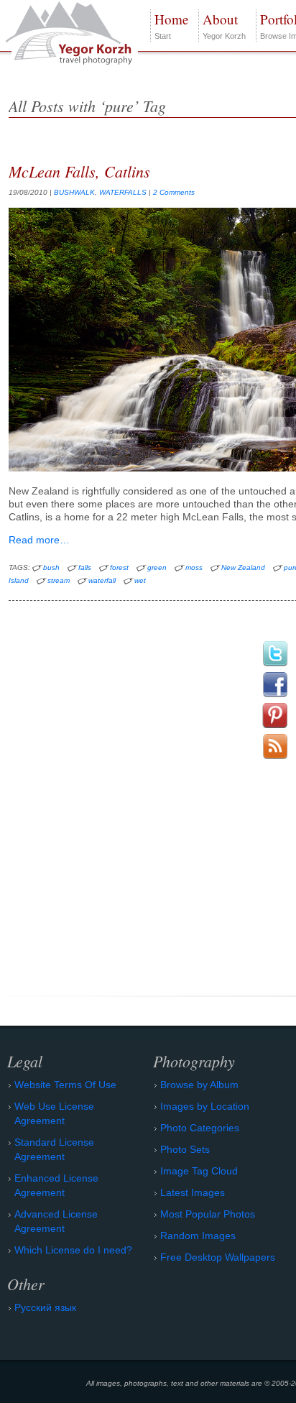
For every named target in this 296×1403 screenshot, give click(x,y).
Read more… (39, 540)
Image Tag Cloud (199, 1171)
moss (194, 567)
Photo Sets (185, 1149)
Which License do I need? (73, 1250)
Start (171, 25)
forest (119, 567)
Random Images (198, 1235)
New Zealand (243, 567)
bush (51, 567)
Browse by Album (199, 1084)
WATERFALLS (123, 192)
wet (140, 580)
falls (84, 567)
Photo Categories (199, 1127)
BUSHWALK (74, 192)
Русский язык (45, 1307)
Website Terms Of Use (65, 1084)
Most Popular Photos (207, 1214)
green (157, 567)
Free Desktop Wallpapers (217, 1257)
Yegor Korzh (224, 25)
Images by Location (204, 1106)
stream (58, 580)
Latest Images (192, 1192)
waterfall (102, 580)
